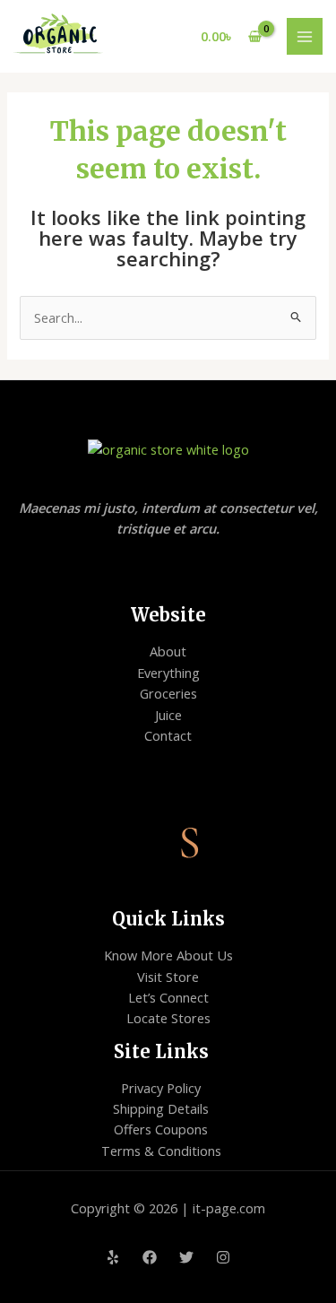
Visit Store (168, 977)
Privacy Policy (161, 1088)
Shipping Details (161, 1108)
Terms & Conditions (161, 1151)
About (168, 651)
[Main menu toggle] (305, 36)
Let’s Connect (168, 997)
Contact (168, 735)
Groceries (168, 693)
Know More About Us (168, 955)
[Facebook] (149, 1257)
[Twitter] (186, 1257)
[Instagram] (223, 1257)
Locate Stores (168, 1018)
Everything (168, 673)
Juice (168, 715)
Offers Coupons (161, 1129)
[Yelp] (113, 1257)
